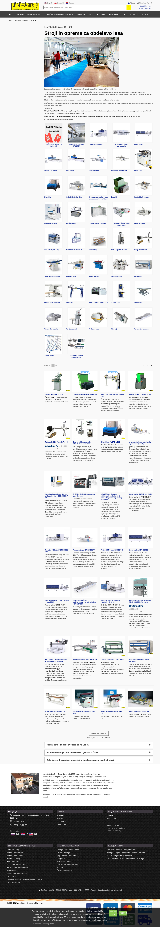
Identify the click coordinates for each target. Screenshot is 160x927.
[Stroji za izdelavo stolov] (54, 291)
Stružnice (69, 302)
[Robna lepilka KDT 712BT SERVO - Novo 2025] (57, 587)
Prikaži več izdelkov (98, 733)
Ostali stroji (93, 250)
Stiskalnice (138, 276)
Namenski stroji (139, 223)
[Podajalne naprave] (144, 238)
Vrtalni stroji (138, 171)
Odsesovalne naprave (74, 250)
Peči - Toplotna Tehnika (119, 250)
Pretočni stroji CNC (95, 144)
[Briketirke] (54, 185)
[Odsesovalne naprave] (76, 238)
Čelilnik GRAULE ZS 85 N (54, 394)
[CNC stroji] (76, 159)
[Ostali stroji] (99, 238)
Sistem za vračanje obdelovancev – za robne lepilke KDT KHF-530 (84, 602)
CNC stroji (70, 171)
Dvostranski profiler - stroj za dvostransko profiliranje (98, 198)
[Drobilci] (121, 185)
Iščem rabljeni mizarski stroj (119, 856)
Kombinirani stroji (15, 853)
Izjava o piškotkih (116, 828)
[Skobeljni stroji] (121, 265)
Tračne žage (115, 302)
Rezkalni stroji (71, 276)
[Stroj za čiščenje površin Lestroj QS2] (112, 381)
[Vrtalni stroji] (144, 159)
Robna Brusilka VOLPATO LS (139, 711)
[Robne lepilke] (144, 133)
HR (27, 834)
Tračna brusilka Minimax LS (55, 711)
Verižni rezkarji (71, 329)
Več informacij (37, 924)
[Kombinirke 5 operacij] (144, 185)
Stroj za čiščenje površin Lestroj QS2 (112, 395)
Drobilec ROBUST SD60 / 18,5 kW (85, 394)
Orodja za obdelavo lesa (68, 850)
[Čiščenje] (121, 317)
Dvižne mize (138, 302)
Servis (102, 14)
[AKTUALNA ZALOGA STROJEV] (76, 133)
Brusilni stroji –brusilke (17, 873)
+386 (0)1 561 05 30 (56, 890)
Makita (60, 867)
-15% (140, 611)
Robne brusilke (94, 276)
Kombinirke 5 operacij (141, 197)
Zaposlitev (61, 824)
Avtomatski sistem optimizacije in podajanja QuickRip (140, 443)
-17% (57, 449)
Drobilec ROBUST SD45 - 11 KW (140, 394)
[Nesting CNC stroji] (54, 159)
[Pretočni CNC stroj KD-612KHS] (112, 537)
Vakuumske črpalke (51, 329)
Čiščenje (114, 329)
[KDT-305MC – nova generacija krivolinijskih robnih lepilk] (57, 646)
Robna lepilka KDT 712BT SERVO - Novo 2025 (57, 601)
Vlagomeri (61, 859)
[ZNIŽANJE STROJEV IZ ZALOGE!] (54, 133)
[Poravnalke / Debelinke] (54, 265)
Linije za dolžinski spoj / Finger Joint (121, 224)
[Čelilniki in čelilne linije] (76, 185)
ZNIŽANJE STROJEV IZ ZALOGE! (54, 145)
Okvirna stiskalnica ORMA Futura (112, 659)
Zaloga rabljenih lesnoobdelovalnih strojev (126, 853)
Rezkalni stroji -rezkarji (17, 867)
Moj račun (111, 818)
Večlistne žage (94, 329)
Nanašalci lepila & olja (51, 250)
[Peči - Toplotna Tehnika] (121, 238)
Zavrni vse (113, 913)
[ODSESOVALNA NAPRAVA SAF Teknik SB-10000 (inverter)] (140, 587)
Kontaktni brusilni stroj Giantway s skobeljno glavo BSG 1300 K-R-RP (57, 496)
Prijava (110, 815)
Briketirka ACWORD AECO (110, 442)
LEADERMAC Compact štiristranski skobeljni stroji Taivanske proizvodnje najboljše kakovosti (112, 497)
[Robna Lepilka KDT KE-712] (140, 537)
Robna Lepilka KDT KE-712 (138, 550)
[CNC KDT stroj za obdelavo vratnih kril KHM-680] (112, 587)
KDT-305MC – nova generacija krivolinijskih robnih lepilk (56, 660)
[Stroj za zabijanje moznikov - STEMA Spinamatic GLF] (85, 429)
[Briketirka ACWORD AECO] (112, 429)
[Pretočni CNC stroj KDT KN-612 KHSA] (57, 537)
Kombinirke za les (15, 856)
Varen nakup (113, 825)
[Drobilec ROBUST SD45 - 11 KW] (140, 381)
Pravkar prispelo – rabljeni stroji (121, 850)
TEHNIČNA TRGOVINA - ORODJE (57, 14)
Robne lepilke (138, 144)
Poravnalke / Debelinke (52, 276)
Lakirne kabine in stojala (97, 223)
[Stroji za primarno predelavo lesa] (76, 344)
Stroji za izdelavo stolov (52, 302)
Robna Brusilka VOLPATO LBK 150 (111, 712)
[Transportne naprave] (144, 317)
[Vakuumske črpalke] (54, 317)
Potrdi (123, 913)
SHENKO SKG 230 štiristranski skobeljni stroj (84, 495)
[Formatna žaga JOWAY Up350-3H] (85, 646)
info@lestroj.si (146, 6)
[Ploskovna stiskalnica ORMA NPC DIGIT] (140, 646)
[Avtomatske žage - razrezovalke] (121, 133)
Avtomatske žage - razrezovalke (121, 145)
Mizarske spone (64, 861)
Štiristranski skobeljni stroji (98, 302)
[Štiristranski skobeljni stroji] (99, 291)
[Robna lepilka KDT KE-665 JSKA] (140, 481)
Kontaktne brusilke (50, 223)
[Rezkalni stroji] (76, 265)
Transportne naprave (141, 329)
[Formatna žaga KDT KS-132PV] (85, 537)
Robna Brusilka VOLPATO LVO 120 (83, 712)
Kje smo (60, 818)
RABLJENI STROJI (84, 14)
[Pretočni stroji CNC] (99, 133)
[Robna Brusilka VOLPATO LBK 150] (112, 699)
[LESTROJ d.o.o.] (25, 5)
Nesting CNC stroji (50, 171)
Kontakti (60, 815)
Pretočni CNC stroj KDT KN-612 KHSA (56, 551)
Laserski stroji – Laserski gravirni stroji (24, 879)
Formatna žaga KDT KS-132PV (84, 550)
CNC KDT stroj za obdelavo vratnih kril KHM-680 (110, 601)
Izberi (46, 365)
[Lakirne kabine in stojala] (99, 212)
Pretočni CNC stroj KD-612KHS (112, 550)
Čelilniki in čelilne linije (74, 197)
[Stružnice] (76, 291)
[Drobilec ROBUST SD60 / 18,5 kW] (85, 381)
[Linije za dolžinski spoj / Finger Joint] (121, 212)
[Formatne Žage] (99, 159)
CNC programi (13, 882)
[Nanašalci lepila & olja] (54, 238)
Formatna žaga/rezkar (119, 171)
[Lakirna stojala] (54, 344)
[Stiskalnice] (144, 265)
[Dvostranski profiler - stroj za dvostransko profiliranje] (99, 185)
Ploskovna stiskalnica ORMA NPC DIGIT (139, 660)
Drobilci (114, 197)
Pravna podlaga (115, 831)
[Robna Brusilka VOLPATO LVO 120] (85, 699)
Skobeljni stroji (116, 276)
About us (13, 770)
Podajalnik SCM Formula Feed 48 (56, 442)
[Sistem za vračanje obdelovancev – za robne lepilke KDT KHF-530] (85, 587)
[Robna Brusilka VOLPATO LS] (140, 699)
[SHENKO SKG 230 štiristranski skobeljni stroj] (85, 481)
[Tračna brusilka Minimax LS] (57, 699)
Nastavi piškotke (48, 924)
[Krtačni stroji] (76, 212)
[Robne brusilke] (99, 265)
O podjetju (131, 14)
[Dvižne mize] (144, 291)
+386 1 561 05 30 (146, 9)
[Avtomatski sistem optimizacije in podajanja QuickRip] (140, 429)
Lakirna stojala (49, 355)
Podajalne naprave (140, 250)
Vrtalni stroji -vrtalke (16, 864)
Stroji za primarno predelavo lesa (76, 356)
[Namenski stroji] (144, 212)
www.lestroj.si (116, 890)
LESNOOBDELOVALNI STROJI (27, 14)
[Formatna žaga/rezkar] (121, 159)
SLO (18, 834)
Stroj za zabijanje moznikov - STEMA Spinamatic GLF (83, 443)
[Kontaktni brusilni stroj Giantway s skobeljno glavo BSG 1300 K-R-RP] (57, 481)
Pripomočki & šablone (66, 856)
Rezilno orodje (63, 853)
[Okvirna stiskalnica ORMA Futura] (112, 646)
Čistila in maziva (64, 870)
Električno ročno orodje (67, 864)
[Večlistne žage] (99, 317)
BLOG (144, 14)
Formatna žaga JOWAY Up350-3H (85, 659)
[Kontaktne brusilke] (54, 212)
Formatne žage (14, 850)
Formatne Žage (94, 171)
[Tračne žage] (121, 291)
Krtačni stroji (71, 223)
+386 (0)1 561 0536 (81, 890)
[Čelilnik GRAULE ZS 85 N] (57, 381)
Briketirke (47, 197)
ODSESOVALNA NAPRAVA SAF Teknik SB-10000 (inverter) (140, 601)
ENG (35, 834)
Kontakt (115, 14)
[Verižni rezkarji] (76, 317)
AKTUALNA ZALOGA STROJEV (76, 145)
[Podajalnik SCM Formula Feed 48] (57, 429)
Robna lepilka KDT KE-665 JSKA (140, 494)
